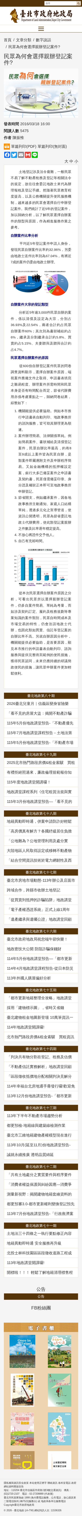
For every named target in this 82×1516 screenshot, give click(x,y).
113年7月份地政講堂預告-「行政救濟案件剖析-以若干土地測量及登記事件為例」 (40, 1214)
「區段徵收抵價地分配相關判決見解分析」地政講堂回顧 (39, 1076)
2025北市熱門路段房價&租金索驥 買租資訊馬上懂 (41, 762)
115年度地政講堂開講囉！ (29, 782)
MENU (41, 28)
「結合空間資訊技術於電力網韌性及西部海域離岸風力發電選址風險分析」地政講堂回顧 (39, 860)
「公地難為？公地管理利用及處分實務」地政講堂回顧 (37, 841)
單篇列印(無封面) (52, 146)
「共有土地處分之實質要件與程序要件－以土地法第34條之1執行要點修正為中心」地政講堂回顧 (40, 1175)
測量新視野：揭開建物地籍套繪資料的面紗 (39, 1194)
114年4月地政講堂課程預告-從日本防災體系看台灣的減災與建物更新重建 (40, 968)
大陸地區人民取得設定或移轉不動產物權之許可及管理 (39, 850)
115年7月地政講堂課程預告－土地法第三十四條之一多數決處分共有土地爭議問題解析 (39, 733)
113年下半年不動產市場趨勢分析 (34, 1116)
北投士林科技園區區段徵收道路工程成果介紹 (39, 1253)
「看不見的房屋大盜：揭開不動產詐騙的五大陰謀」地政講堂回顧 (39, 713)
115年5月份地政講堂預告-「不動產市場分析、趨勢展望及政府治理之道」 (40, 742)
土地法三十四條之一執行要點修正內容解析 (39, 1233)
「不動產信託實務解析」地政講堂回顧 (39, 1067)
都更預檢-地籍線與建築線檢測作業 (36, 1125)
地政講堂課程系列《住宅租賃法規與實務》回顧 (39, 792)
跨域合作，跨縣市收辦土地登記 (33, 890)
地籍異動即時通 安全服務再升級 (34, 1243)
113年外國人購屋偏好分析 (29, 978)
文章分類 (23, 40)
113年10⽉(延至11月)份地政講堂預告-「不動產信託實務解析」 (39, 1145)
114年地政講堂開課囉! (25, 1027)
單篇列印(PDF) (23, 146)
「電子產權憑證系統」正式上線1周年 (38, 909)
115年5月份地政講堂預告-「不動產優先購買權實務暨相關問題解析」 (40, 723)
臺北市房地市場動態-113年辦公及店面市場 (41, 880)
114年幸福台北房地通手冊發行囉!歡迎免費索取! (41, 1086)
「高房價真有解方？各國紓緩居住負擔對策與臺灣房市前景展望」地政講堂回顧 (39, 831)
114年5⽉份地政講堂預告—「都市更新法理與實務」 (39, 959)
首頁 (7, 40)
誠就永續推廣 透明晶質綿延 (30, 1155)
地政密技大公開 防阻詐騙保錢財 (34, 949)
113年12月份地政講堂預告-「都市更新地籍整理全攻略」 (39, 1096)
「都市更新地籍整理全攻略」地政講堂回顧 (39, 998)
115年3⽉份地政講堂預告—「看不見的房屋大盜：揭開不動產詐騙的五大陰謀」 (39, 801)
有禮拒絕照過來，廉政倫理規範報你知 (39, 772)
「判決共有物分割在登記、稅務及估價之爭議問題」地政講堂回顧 (39, 1057)
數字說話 (43, 40)
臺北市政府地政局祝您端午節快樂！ (37, 939)
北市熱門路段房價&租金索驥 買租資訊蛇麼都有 (40, 1037)
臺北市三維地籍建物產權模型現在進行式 (39, 1135)
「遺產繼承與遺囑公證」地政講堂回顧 (39, 919)
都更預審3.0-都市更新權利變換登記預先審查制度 (41, 1204)
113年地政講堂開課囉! (25, 1263)
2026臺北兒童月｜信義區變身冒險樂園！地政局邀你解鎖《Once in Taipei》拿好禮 (40, 704)
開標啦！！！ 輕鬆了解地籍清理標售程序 (40, 1272)
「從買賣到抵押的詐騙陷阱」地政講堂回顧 (39, 900)
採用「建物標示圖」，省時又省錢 (35, 1008)
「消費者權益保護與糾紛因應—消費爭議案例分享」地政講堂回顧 (39, 1184)
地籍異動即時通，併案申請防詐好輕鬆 (39, 821)
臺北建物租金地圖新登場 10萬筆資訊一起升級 (40, 1017)
